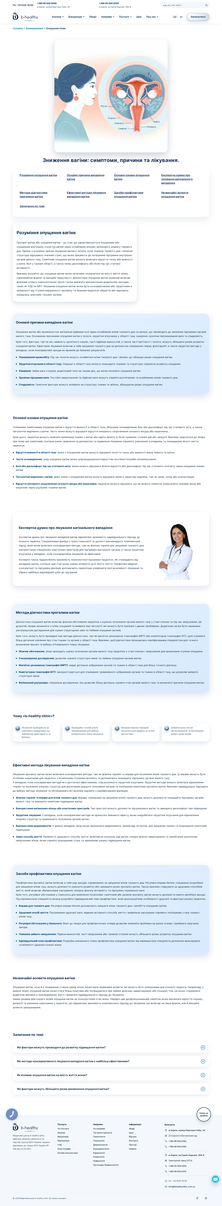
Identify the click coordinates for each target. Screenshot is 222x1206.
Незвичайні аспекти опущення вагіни (174, 194)
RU (181, 17)
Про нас (151, 16)
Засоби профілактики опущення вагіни (128, 194)
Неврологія (98, 1157)
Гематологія (99, 1136)
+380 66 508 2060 (47, 3)
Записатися (198, 16)
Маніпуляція (63, 1140)
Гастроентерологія (102, 1132)
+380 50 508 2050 (109, 3)
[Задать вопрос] (215, 1179)
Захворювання (34, 28)
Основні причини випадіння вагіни (85, 177)
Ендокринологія (101, 1149)
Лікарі (92, 16)
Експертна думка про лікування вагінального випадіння (177, 179)
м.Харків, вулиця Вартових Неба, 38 (53, 7)
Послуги (124, 16)
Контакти (133, 1140)
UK (175, 17)
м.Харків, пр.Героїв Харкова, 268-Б (115, 7)
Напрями (106, 16)
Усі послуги (63, 1128)
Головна (18, 28)
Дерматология (100, 1145)
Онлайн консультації (68, 1153)
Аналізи (56, 16)
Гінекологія (98, 1140)
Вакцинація (75, 16)
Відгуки (132, 1136)
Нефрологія (99, 1161)
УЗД (60, 1145)
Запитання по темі (32, 206)
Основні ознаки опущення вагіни (131, 177)
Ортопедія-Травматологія (105, 1165)
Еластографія (64, 1149)
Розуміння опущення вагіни (38, 175)
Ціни (139, 16)
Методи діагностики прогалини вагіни (33, 194)
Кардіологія (99, 1153)
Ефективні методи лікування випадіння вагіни (86, 194)
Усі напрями (99, 1128)
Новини (132, 1149)
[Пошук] (206, 5)
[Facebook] (197, 1198)
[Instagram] (206, 1198)
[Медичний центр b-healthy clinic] (25, 16)
